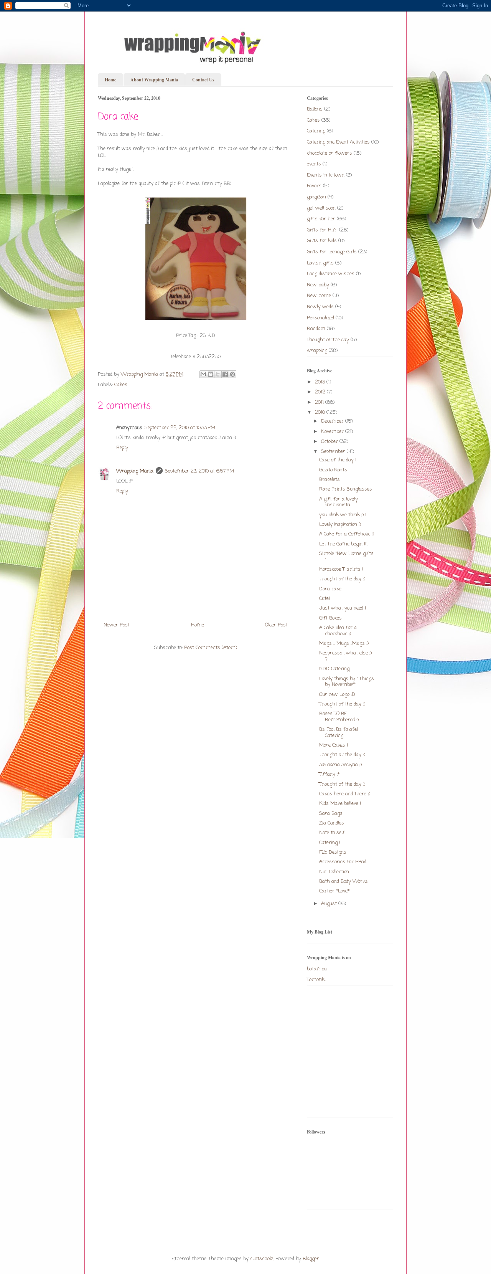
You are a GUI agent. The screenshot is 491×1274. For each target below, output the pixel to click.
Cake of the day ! (337, 460)
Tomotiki (316, 979)
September (334, 451)
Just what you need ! (342, 608)
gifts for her (321, 219)
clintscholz (261, 1258)
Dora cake (330, 589)
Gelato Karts (333, 470)
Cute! (324, 598)
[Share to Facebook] (225, 374)
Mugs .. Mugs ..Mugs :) (344, 643)
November (333, 431)
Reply (122, 447)
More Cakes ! (333, 745)
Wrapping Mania (134, 471)
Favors (314, 186)
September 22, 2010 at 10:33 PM (180, 427)
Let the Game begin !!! (343, 544)
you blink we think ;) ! (342, 515)
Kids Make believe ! (340, 803)
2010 (320, 412)
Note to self (332, 832)
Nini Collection (334, 872)
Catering (316, 131)
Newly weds (320, 307)
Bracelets (329, 479)
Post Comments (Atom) (210, 647)
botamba (317, 969)
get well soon (321, 208)
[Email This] (203, 374)
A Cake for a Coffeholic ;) (346, 534)
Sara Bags (331, 813)
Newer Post (117, 625)
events (314, 164)
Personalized (320, 318)
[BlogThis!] (210, 374)
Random (316, 328)
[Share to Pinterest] (232, 374)
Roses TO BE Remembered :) (339, 717)
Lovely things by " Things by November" (346, 682)
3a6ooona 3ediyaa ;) (340, 764)
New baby (318, 285)
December (333, 421)
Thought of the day (328, 340)
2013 (320, 382)
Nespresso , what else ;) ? (345, 656)
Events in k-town (325, 175)
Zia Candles (331, 823)
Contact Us (203, 79)
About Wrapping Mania (154, 79)
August (329, 903)
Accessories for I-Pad (342, 862)
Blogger (311, 1258)
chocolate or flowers (329, 153)
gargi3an (316, 197)
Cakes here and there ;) (344, 794)
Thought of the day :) (342, 579)
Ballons (315, 109)
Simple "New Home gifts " (346, 556)
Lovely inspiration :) (340, 524)
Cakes (120, 384)
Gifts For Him (322, 230)
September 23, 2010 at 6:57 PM (199, 471)
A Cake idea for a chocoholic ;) (338, 631)
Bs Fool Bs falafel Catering (338, 732)
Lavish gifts (320, 263)
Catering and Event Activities (338, 142)
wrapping (317, 350)
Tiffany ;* (329, 774)
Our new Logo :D (337, 694)
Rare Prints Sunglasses (345, 489)
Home (110, 79)
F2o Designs (332, 852)
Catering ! (329, 842)
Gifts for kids (322, 241)
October (330, 441)
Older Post (276, 625)
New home (319, 295)
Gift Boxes (330, 618)
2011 (320, 402)
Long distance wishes (330, 274)
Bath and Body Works (343, 881)
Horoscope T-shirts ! (341, 569)
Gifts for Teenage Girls (332, 252)
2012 (321, 392)
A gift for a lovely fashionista (338, 502)
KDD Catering (334, 669)
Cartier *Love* (334, 891)
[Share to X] (218, 374)
